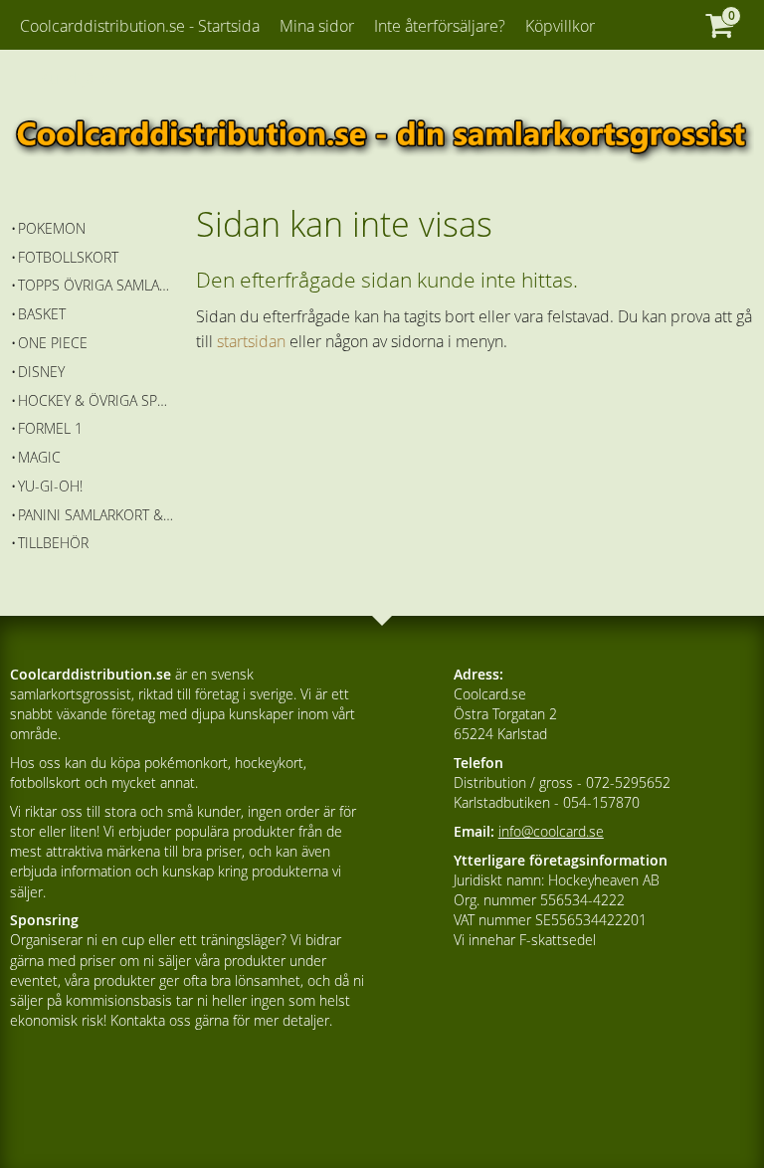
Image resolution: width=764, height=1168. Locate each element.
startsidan (251, 341)
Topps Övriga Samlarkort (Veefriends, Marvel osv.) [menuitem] (96, 285)
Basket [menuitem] (42, 313)
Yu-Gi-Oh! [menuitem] (50, 486)
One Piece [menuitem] (53, 342)
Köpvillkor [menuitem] (560, 26)
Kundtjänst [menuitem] (77, 78)
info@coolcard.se (551, 831)
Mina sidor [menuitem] (317, 26)
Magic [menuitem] (39, 457)
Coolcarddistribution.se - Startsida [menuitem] (140, 26)
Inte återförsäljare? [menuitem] (439, 26)
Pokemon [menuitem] (52, 228)
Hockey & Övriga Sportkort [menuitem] (96, 400)
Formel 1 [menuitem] (50, 428)
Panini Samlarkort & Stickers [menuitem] (96, 514)
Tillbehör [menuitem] (53, 542)
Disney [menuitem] (41, 371)
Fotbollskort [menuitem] (68, 257)
